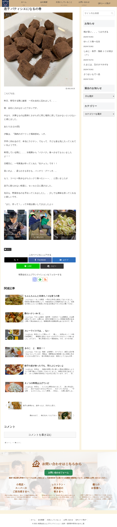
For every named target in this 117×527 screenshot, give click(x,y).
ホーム (33, 520)
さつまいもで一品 (92, 74)
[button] (52, 266)
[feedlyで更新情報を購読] (40, 279)
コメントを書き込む (40, 434)
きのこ (9, 249)
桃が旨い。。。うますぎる (96, 32)
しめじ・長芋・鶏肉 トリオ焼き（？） (98, 53)
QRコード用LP (81, 520)
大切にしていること (54, 520)
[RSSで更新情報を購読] (45, 279)
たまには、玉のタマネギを (96, 64)
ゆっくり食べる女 (92, 41)
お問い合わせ (68, 520)
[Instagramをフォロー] (34, 279)
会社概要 (41, 520)
